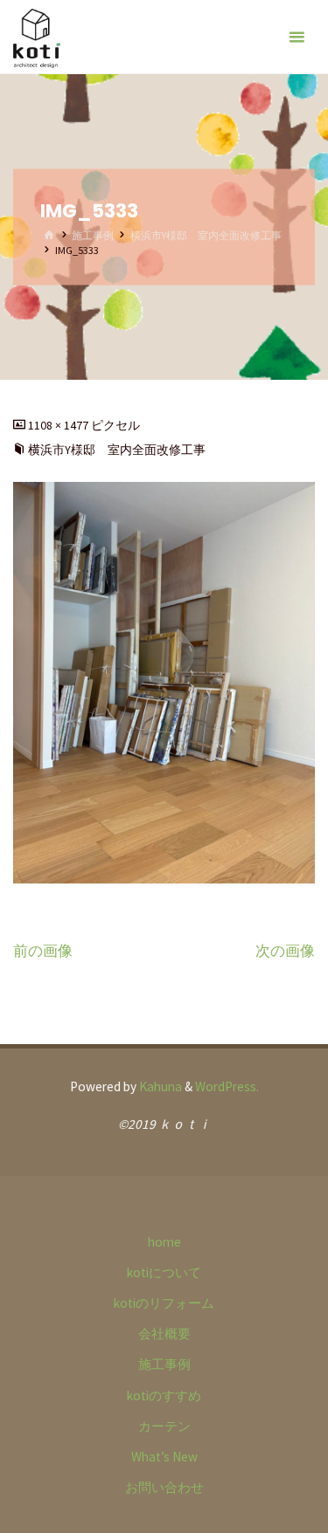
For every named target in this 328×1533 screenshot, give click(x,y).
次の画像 (285, 950)
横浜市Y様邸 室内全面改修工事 (206, 235)
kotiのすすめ (164, 1395)
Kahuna (159, 1086)
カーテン (164, 1426)
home (164, 1242)
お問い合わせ (164, 1487)
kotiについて (164, 1272)
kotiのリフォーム (164, 1303)
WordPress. (227, 1086)
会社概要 (164, 1333)
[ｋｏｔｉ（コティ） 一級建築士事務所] (36, 37)
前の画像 (43, 950)
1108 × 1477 (59, 425)
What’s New (164, 1456)
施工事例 (93, 235)
